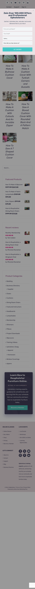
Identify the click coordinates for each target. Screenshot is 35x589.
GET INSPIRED (17, 49)
